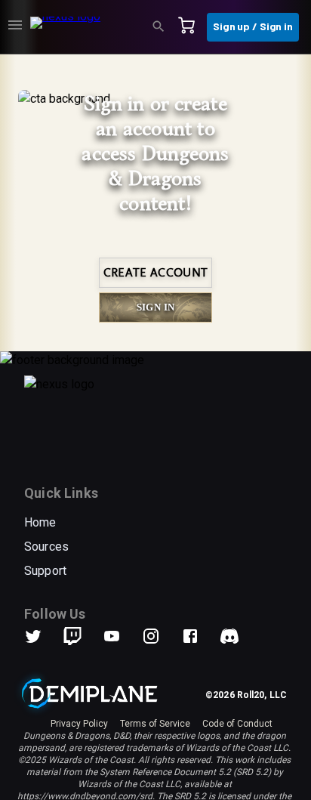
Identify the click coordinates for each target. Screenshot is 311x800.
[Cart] (191, 27)
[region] (155, 427)
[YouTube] (121, 636)
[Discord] (229, 636)
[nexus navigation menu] (15, 27)
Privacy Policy (79, 723)
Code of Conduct (237, 723)
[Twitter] (42, 636)
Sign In (156, 307)
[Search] (163, 27)
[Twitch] (72, 636)
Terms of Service (155, 723)
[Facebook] (199, 636)
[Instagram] (160, 636)
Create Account (155, 273)
